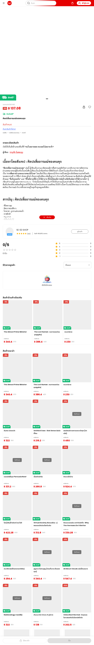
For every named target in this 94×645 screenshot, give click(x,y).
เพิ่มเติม (48, 217)
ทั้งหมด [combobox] (68, 265)
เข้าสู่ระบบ (85, 3)
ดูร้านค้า (79, 231)
